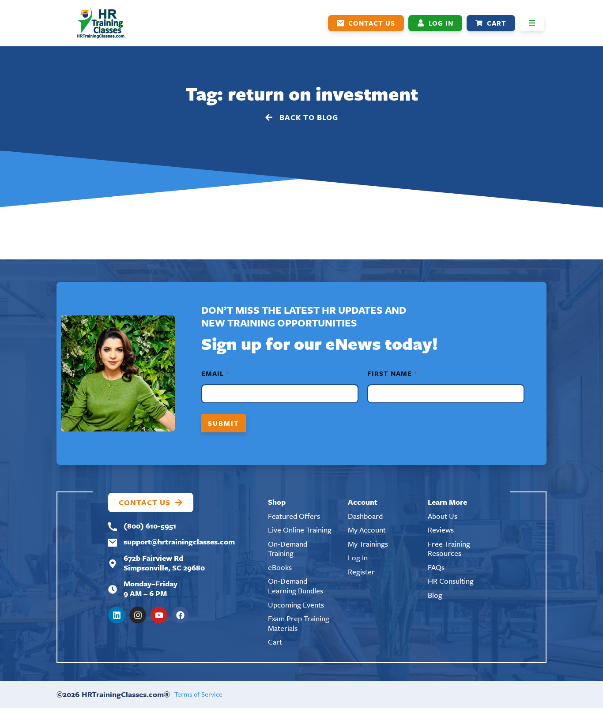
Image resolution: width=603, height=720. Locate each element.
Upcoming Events (296, 604)
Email (214, 373)
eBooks (280, 567)
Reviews (441, 529)
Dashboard (365, 515)
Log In (358, 557)
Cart (275, 641)
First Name (391, 373)
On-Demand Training (287, 548)
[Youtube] (159, 615)
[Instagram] (137, 615)
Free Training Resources (449, 548)
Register (361, 571)
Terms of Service (198, 694)
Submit (223, 423)
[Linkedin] (116, 615)
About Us (442, 515)
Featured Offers (294, 515)
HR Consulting (451, 580)
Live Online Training (300, 529)
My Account (367, 529)
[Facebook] (180, 615)
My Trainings (368, 543)
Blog (435, 594)
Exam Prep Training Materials (298, 623)
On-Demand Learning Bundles (295, 585)
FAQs (436, 567)
